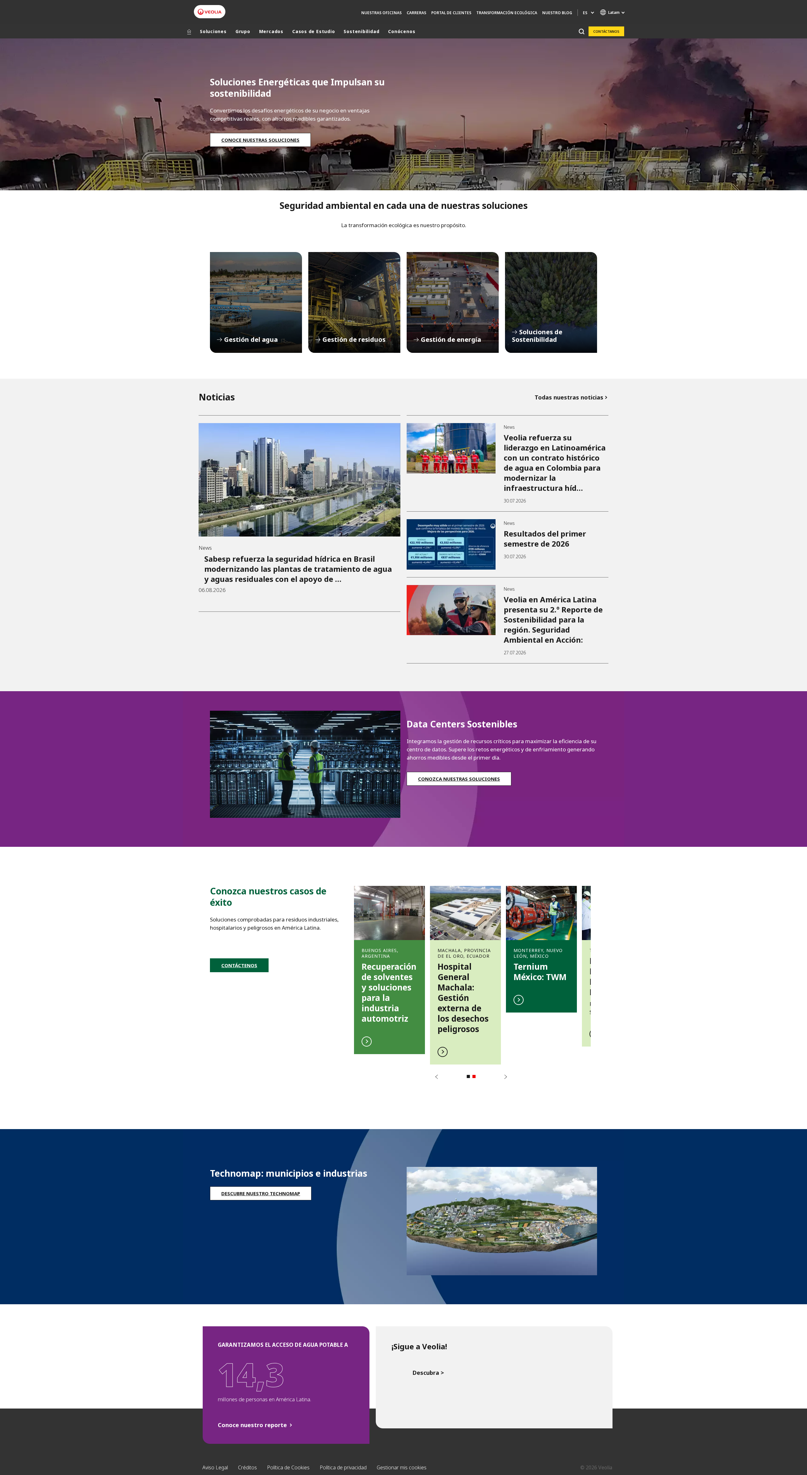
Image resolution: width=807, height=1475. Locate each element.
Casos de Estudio (313, 31)
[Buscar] (581, 31)
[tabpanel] (389, 966)
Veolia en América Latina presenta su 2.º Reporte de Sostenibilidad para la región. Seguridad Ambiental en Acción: (553, 619)
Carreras (416, 12)
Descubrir (389, 966)
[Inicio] (189, 31)
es (585, 12)
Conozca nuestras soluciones (459, 779)
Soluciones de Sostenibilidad (551, 302)
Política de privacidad (343, 1467)
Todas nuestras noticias (569, 397)
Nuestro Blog (557, 12)
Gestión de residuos (354, 302)
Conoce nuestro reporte (252, 1425)
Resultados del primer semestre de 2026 (545, 538)
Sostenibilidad (361, 31)
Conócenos (401, 31)
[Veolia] (210, 12)
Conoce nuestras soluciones (260, 140)
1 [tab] (468, 1076)
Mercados (271, 31)
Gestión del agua (256, 302)
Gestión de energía (453, 302)
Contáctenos (239, 965)
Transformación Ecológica (506, 12)
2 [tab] (474, 1076)
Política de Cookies (288, 1467)
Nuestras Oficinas (381, 12)
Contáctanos (606, 31)
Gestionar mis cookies (402, 1467)
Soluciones (213, 31)
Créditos (247, 1467)
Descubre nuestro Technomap (260, 1193)
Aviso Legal (215, 1467)
